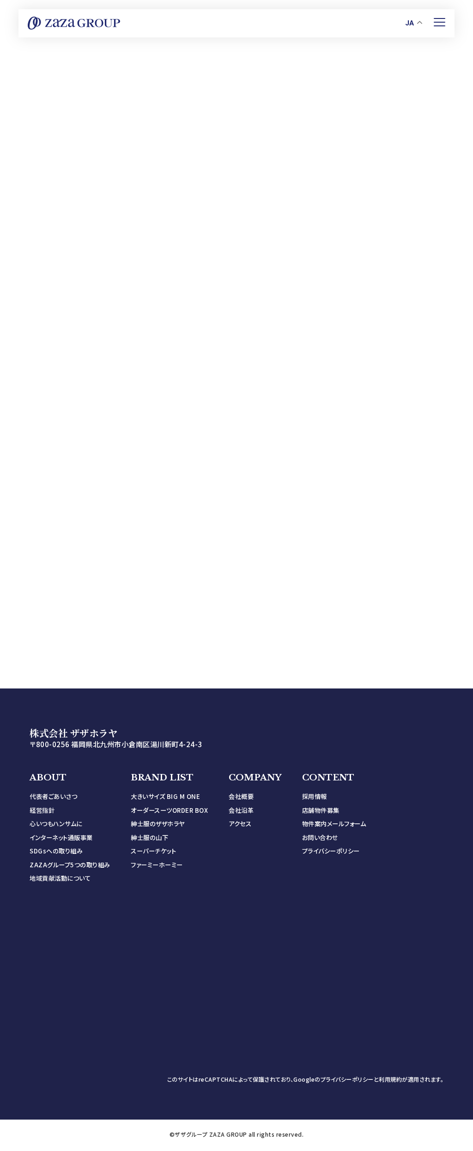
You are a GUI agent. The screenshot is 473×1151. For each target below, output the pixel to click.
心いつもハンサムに (56, 823)
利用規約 (390, 1079)
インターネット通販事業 (61, 837)
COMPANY (255, 777)
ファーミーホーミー (157, 864)
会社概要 (241, 796)
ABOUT (48, 777)
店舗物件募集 (321, 810)
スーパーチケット (153, 851)
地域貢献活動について (60, 878)
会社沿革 (241, 810)
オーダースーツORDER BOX (169, 810)
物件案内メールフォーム (334, 823)
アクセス (240, 823)
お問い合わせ (320, 837)
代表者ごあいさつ (53, 796)
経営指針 (42, 810)
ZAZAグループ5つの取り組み (70, 864)
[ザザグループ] (74, 23)
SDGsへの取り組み (56, 851)
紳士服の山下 (149, 837)
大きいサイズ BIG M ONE (165, 796)
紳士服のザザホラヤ (158, 823)
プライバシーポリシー (331, 851)
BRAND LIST (162, 777)
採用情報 (314, 796)
